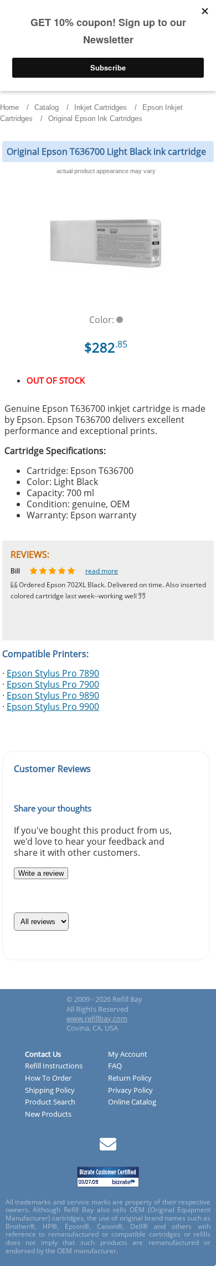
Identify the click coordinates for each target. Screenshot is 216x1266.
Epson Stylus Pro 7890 (53, 673)
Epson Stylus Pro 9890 (53, 695)
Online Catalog (132, 1102)
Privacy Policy (130, 1090)
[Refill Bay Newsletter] (108, 1148)
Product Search (50, 1102)
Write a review (41, 873)
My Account (127, 1054)
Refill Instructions (54, 1066)
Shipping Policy (50, 1090)
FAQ (115, 1066)
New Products (48, 1114)
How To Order (48, 1078)
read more (110, 571)
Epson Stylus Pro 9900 (53, 706)
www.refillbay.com (96, 1018)
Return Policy (130, 1078)
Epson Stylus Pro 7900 (53, 684)
